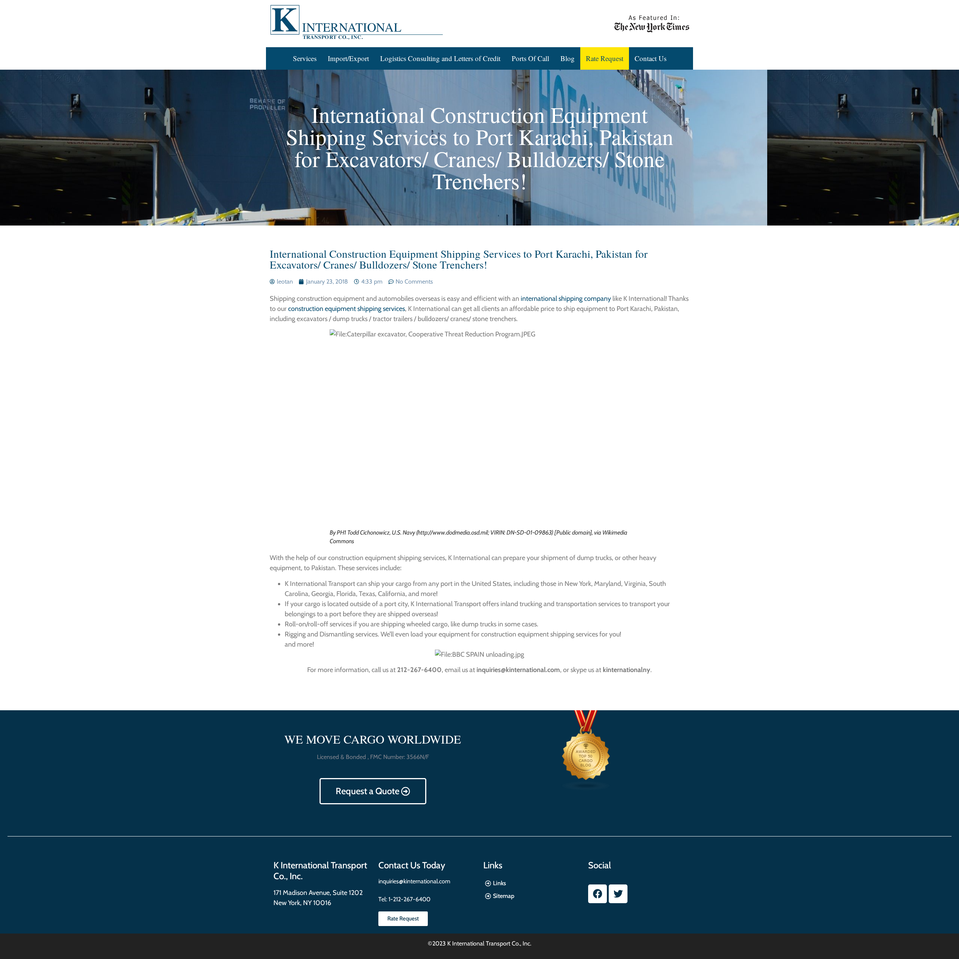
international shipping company (566, 298)
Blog (567, 58)
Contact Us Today (411, 865)
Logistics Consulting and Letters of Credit (440, 58)
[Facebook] (597, 893)
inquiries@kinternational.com (414, 881)
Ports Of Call (530, 58)
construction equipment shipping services (346, 309)
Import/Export (348, 58)
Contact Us (650, 58)
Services (305, 58)
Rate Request (604, 58)
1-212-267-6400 (408, 899)
